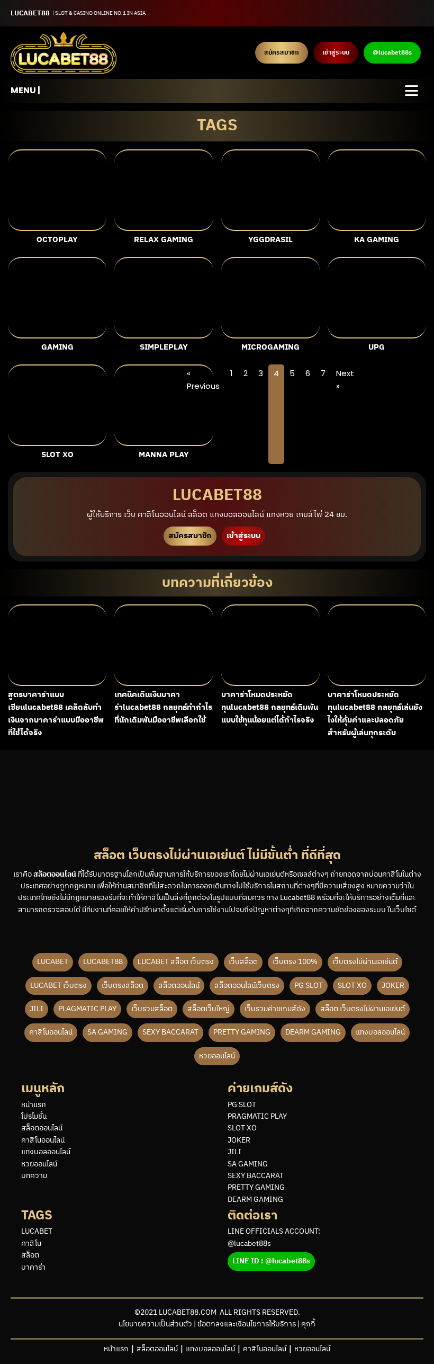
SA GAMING (107, 1032)
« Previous (203, 379)
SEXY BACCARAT (170, 1032)
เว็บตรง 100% (295, 962)
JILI (36, 1009)
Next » (345, 379)
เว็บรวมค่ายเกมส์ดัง (275, 1009)
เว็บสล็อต (243, 962)
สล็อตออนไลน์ (179, 985)
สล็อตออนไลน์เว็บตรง (246, 985)
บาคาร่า (33, 1267)
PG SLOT (308, 985)
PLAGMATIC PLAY (87, 1009)
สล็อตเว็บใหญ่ (208, 1009)
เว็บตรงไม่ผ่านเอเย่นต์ (364, 962)
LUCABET (52, 962)
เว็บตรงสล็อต (122, 985)
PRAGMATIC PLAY (257, 1116)
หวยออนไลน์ (217, 1056)
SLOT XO (352, 985)
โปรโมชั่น (34, 1116)
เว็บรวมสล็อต (152, 1009)
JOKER (393, 985)
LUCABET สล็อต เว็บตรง (176, 962)
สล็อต (30, 1255)
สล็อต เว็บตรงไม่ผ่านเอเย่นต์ (362, 1009)
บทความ (34, 1176)
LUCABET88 (103, 962)
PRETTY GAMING (241, 1032)
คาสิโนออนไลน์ (51, 1032)
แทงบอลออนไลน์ (380, 1032)
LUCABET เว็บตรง (58, 985)
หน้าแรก (33, 1105)
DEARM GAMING (313, 1032)
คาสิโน (31, 1244)
